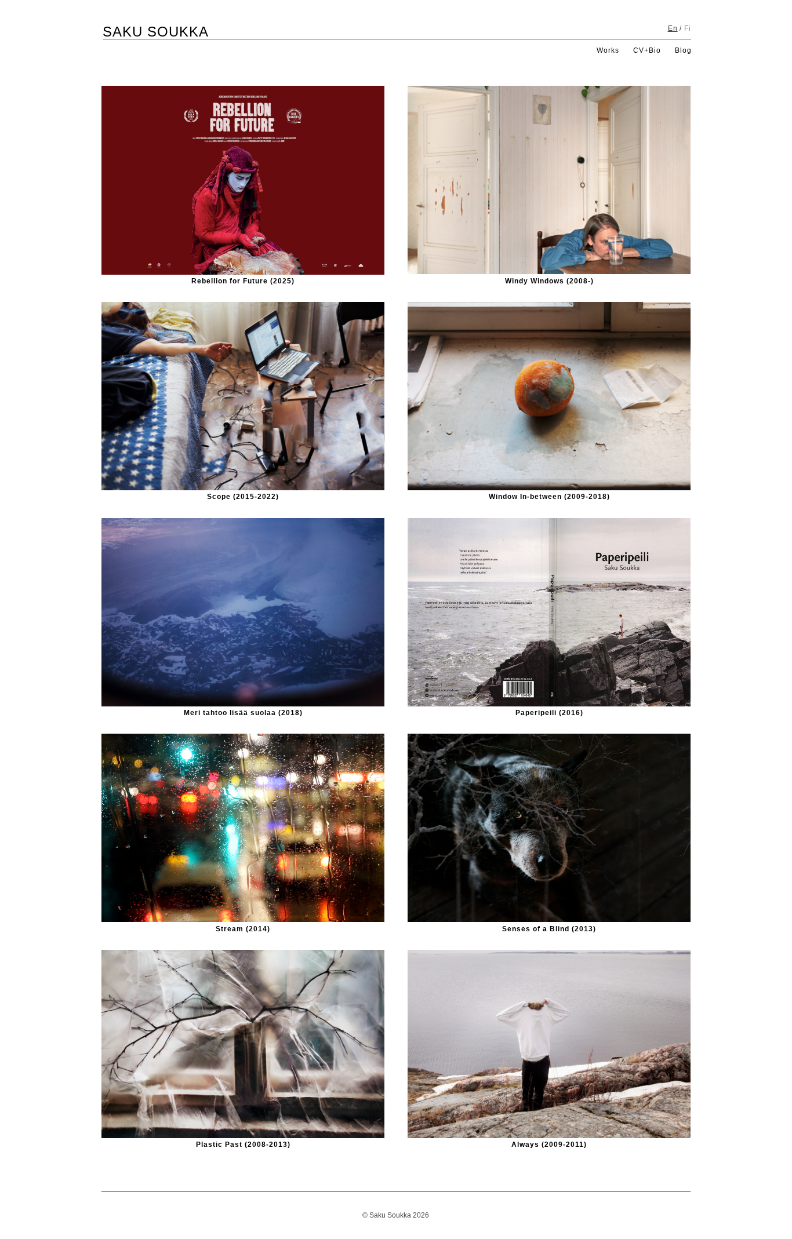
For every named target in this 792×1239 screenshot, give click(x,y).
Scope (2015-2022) (243, 497)
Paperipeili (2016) (549, 713)
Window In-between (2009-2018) (549, 497)
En (673, 28)
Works (608, 50)
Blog (683, 50)
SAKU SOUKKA (156, 31)
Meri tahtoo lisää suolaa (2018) (243, 713)
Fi (687, 28)
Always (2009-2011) (549, 1144)
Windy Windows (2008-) (549, 281)
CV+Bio (647, 50)
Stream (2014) (243, 929)
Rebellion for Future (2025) (243, 281)
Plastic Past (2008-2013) (243, 1144)
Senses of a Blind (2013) (549, 929)
